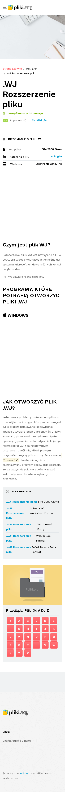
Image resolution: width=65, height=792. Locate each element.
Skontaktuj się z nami (17, 740)
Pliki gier (31, 68)
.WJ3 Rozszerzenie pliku (15, 513)
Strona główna (12, 68)
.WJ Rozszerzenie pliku (21, 501)
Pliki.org (25, 773)
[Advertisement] (32, 205)
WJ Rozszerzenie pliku (21, 73)
